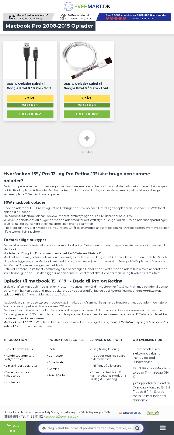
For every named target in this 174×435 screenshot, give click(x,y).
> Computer (54, 355)
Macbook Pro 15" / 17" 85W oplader (27, 322)
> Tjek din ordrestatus (18, 349)
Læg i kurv (30, 114)
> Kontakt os (11, 382)
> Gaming (52, 368)
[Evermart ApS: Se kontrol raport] (153, 412)
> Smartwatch (56, 362)
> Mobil (51, 349)
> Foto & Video (56, 375)
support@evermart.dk (62, 416)
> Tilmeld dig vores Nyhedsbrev (16, 373)
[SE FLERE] (87, 138)
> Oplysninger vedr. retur (20, 365)
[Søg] (137, 428)
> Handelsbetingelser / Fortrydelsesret (18, 357)
